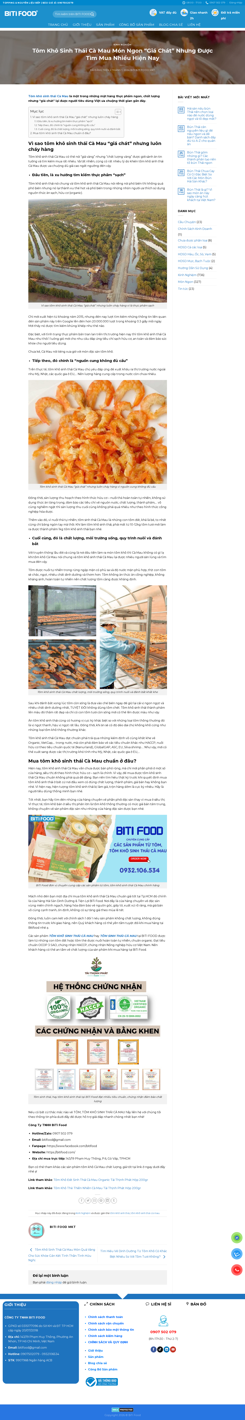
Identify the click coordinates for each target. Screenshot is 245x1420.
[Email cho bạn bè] (94, 1201)
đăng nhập (54, 1282)
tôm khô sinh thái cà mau (145, 1213)
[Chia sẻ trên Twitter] (88, 1201)
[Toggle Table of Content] (116, 112)
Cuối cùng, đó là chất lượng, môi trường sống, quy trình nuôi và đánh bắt (79, 129)
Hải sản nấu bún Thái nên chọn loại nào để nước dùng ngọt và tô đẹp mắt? (201, 114)
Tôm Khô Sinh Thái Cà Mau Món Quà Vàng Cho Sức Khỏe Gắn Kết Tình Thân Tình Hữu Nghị (61, 1255)
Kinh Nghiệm (122, 44)
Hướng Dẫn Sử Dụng (193, 268)
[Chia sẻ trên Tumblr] (114, 1201)
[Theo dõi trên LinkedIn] (166, 1349)
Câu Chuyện (187, 222)
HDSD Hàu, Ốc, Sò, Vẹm (194, 254)
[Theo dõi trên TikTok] (160, 1349)
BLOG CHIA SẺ (171, 24)
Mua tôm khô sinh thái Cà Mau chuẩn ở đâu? (62, 133)
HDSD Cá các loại (190, 247)
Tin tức (183, 289)
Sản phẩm (105, 24)
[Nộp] (92, 14)
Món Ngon (185, 282)
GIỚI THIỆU (82, 24)
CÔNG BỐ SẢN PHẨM (136, 24)
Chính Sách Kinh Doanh (195, 229)
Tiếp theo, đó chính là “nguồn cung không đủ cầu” (66, 125)
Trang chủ (58, 24)
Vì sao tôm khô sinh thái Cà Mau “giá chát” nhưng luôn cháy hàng (75, 117)
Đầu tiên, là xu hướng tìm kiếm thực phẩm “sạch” (65, 121)
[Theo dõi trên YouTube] (173, 1349)
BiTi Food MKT (145, 70)
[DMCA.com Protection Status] (122, 1409)
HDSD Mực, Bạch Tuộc (194, 261)
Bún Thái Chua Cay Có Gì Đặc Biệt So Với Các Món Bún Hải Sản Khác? (201, 176)
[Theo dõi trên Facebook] (154, 1349)
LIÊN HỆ (194, 24)
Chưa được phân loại (192, 240)
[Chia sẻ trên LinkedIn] (107, 1201)
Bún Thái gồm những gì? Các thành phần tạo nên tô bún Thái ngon (201, 158)
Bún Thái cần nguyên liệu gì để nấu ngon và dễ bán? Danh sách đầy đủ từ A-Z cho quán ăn (201, 135)
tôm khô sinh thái (120, 1213)
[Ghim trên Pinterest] (101, 1201)
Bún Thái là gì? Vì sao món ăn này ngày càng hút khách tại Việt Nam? (201, 195)
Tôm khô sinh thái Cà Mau (48, 96)
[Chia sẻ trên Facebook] (81, 1201)
